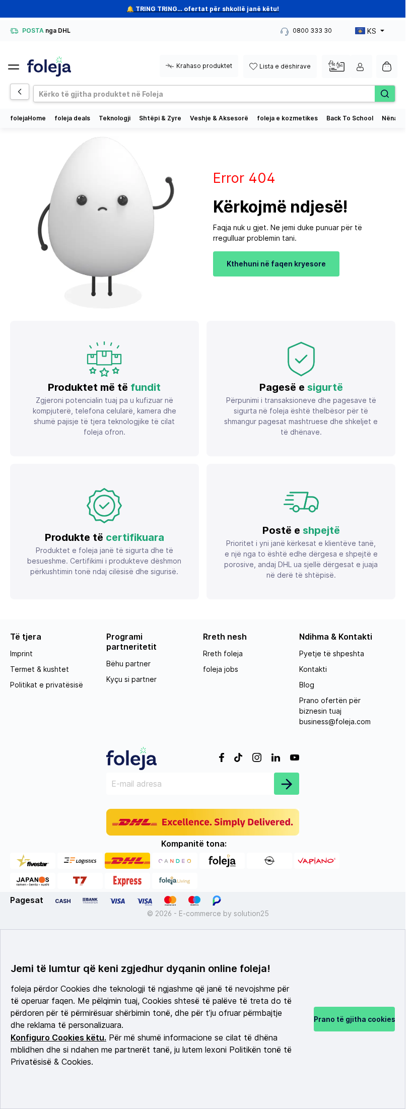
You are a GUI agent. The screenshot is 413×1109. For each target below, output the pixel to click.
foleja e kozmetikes (287, 118)
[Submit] (286, 784)
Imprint (21, 653)
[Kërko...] (385, 94)
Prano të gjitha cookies (354, 1019)
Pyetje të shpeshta (331, 653)
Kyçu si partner (131, 679)
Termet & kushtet (39, 669)
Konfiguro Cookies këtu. (58, 1037)
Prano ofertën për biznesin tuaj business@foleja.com (335, 711)
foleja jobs (220, 669)
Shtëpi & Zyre (160, 118)
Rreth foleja (223, 653)
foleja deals (72, 118)
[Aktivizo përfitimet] (336, 65)
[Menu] (17, 64)
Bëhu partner (128, 663)
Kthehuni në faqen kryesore (276, 263)
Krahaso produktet (204, 66)
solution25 (251, 913)
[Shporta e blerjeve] (386, 66)
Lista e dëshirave (285, 66)
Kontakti (313, 669)
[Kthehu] (19, 92)
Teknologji (114, 118)
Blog (306, 684)
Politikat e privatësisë (46, 684)
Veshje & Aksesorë (219, 118)
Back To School (349, 118)
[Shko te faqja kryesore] (49, 66)
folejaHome (28, 118)
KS (371, 31)
